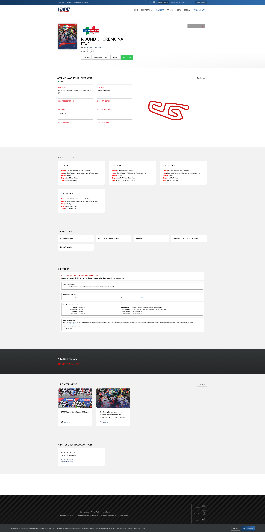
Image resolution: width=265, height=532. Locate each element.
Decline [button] (235, 528)
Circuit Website (104, 90)
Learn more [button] (141, 528)
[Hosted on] (201, 522)
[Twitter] (92, 51)
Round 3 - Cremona (102, 39)
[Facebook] (87, 51)
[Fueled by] (201, 509)
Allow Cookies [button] (248, 528)
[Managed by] (200, 516)
